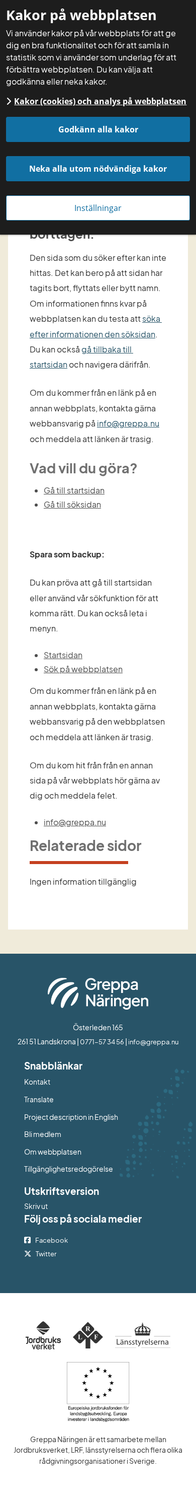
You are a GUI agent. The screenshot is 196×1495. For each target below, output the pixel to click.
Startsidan (63, 655)
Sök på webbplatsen (83, 669)
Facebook (51, 1240)
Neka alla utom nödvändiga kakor (98, 168)
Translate (80, 1099)
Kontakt (37, 1081)
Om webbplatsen (52, 1151)
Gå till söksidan (72, 504)
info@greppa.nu (128, 423)
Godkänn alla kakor (98, 129)
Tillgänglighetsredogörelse (68, 1168)
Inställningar (98, 207)
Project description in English (71, 1116)
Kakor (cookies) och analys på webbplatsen (100, 101)
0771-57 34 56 (102, 1042)
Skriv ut (36, 1206)
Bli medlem (42, 1133)
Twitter (46, 1254)
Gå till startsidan (74, 490)
